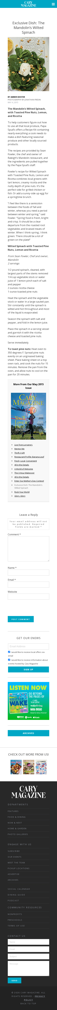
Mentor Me (19, 448)
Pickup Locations (18, 868)
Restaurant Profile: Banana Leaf (29, 456)
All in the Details (21, 464)
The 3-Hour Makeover (24, 472)
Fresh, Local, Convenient (25, 461)
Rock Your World (21, 492)
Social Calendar (19, 889)
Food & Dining (17, 817)
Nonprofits (15, 914)
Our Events (14, 857)
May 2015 (38, 384)
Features (13, 811)
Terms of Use (16, 925)
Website (12, 591)
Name (12, 567)
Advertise (13, 874)
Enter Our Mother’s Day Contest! (29, 481)
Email (12, 579)
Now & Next (15, 822)
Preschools (15, 920)
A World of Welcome (23, 469)
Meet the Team (16, 862)
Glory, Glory (19, 496)
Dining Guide (16, 895)
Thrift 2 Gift (19, 452)
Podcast (13, 900)
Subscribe (14, 851)
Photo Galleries (18, 834)
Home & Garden (17, 828)
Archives (28, 733)
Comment (14, 534)
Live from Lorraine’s (23, 444)
